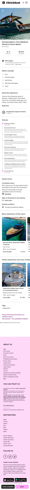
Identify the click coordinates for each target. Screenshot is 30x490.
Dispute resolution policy (10, 374)
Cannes (5, 429)
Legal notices (7, 367)
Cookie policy (7, 363)
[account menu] (26, 2)
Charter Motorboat (8, 437)
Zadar (5, 431)
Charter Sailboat (7, 435)
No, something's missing (20, 318)
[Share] (27, 10)
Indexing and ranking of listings (11, 372)
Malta (4, 419)
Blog (4, 378)
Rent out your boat (8, 357)
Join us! (5, 370)
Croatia (5, 421)
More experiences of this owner (10, 322)
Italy (4, 425)
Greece (5, 423)
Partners (5, 368)
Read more (5, 105)
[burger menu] (23, 2)
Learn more (8, 200)
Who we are (6, 351)
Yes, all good (6, 318)
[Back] (2, 10)
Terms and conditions (9, 365)
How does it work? (8, 353)
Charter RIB (6, 441)
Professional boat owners (10, 359)
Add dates (8, 194)
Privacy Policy (7, 361)
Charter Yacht (7, 443)
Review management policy (10, 376)
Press (4, 355)
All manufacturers (8, 445)
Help (4, 349)
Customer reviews (8, 405)
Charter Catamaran (8, 439)
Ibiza (4, 427)
